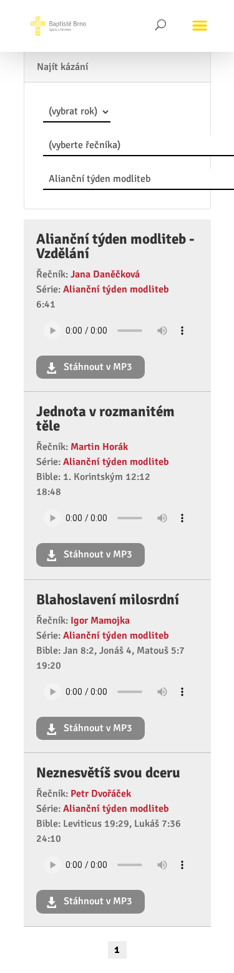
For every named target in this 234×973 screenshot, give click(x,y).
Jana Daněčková (105, 274)
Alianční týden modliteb (116, 289)
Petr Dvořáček (101, 793)
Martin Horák (99, 447)
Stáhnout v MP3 (96, 367)
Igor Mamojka (100, 620)
